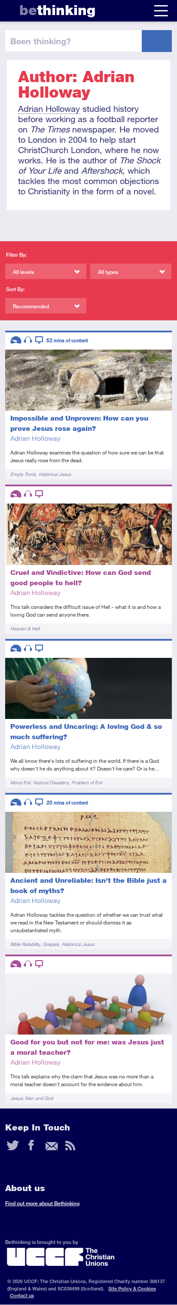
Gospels (51, 944)
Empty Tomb (23, 474)
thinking (57, 10)
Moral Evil (20, 782)
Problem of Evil (86, 782)
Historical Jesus (55, 474)
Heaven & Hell (25, 628)
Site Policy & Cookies (132, 1288)
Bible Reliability (25, 944)
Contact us (22, 1295)
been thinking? (40, 41)
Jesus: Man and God (31, 1098)
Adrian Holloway (49, 109)
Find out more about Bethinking (42, 1203)
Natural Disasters (50, 782)
